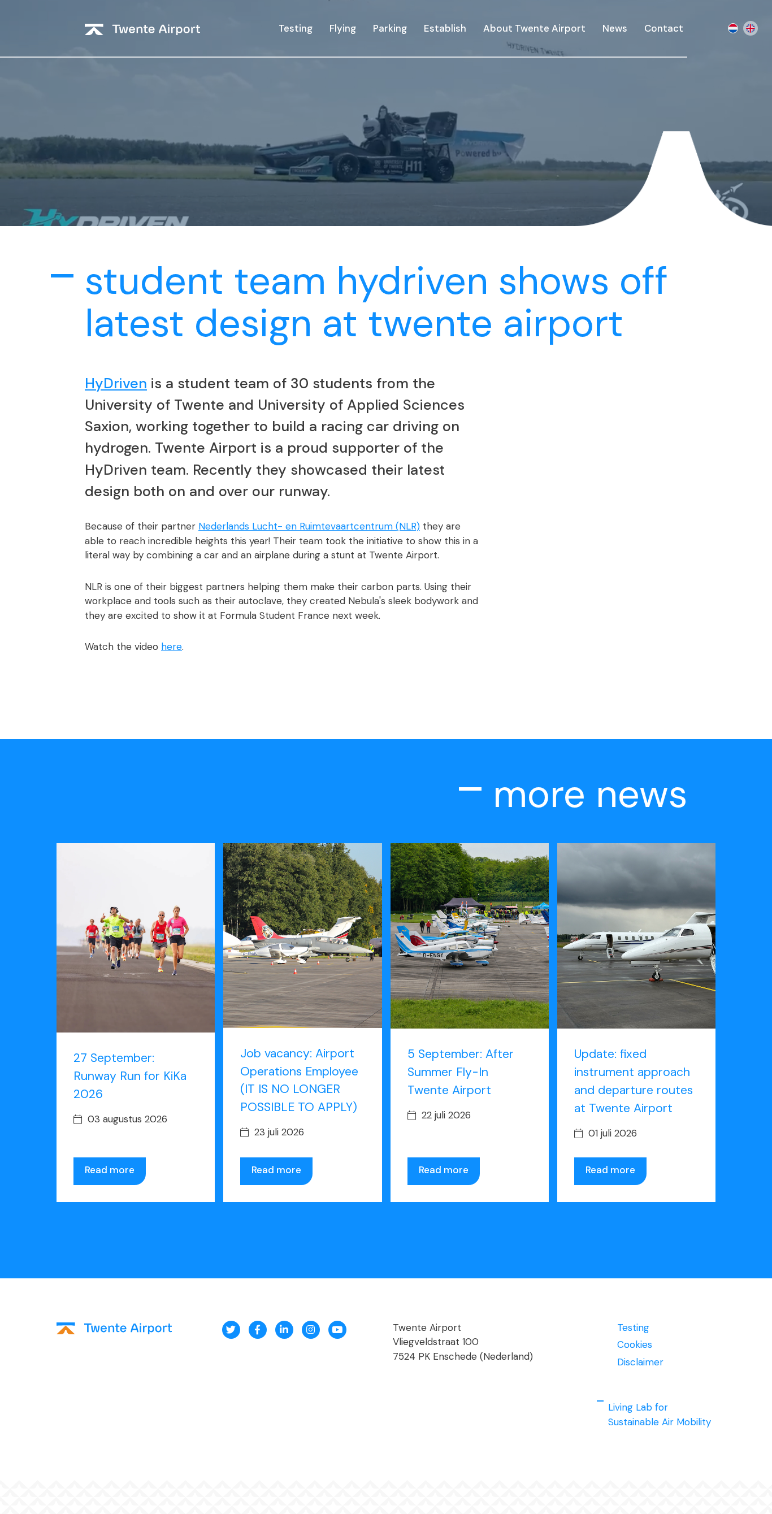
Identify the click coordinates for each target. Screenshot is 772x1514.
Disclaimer (640, 1362)
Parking (390, 28)
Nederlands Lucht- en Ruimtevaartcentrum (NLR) (309, 526)
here (171, 646)
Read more (110, 1170)
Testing (296, 28)
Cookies (634, 1344)
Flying (342, 28)
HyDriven (116, 383)
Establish (445, 28)
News (614, 28)
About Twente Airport (534, 28)
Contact (663, 28)
